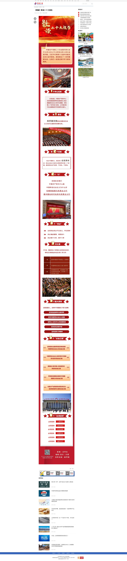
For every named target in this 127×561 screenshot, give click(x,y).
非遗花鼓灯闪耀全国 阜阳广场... (85, 12)
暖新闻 (59, 0)
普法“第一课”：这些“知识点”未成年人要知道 (62, 481)
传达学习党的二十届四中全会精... (86, 21)
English (75, 0)
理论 (48, 0)
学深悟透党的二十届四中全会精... (86, 22)
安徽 (38, 0)
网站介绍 (54, 553)
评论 (50, 0)
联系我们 (63, 553)
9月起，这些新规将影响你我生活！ (59, 535)
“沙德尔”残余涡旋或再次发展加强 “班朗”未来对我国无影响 (63, 500)
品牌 (56, 0)
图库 (72, 0)
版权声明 (68, 553)
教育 (70, 0)
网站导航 (72, 553)
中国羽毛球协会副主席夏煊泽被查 (59, 490)
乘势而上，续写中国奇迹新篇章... (86, 19)
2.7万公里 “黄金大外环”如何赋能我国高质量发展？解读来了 (62, 527)
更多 (78, 0)
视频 (45, 0)
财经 (65, 0)
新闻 (40, 0)
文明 (53, 0)
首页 (35, 0)
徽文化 (62, 0)
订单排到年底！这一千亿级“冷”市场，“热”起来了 (62, 518)
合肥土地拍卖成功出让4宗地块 (85, 24)
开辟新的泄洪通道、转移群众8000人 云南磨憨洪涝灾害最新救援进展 (62, 545)
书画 (67, 0)
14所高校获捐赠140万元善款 (85, 17)
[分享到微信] (35, 22)
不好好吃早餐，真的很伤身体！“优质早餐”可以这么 (62, 509)
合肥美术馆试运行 (83, 26)
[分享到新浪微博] (35, 18)
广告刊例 (58, 553)
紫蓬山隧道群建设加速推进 (85, 14)
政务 (43, 0)
